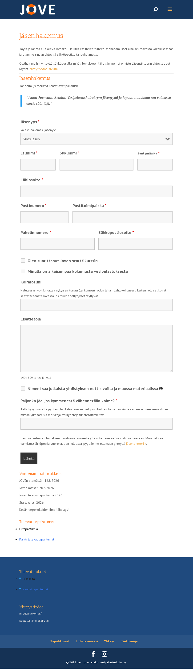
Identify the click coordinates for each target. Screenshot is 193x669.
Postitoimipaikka (89, 205)
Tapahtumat (60, 641)
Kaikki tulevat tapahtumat (36, 539)
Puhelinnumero (35, 232)
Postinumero (33, 205)
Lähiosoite (31, 180)
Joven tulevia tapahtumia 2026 (40, 495)
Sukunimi (69, 153)
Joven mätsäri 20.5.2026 (36, 488)
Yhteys (109, 641)
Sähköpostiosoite (116, 232)
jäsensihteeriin (136, 443)
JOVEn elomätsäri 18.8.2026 (39, 480)
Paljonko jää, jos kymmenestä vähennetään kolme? (68, 400)
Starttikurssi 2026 (31, 502)
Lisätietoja (30, 319)
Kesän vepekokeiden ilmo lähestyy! (44, 509)
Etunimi (28, 153)
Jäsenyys (30, 122)
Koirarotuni (30, 282)
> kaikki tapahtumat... (37, 589)
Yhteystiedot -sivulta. (43, 69)
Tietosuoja (129, 641)
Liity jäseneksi (87, 641)
